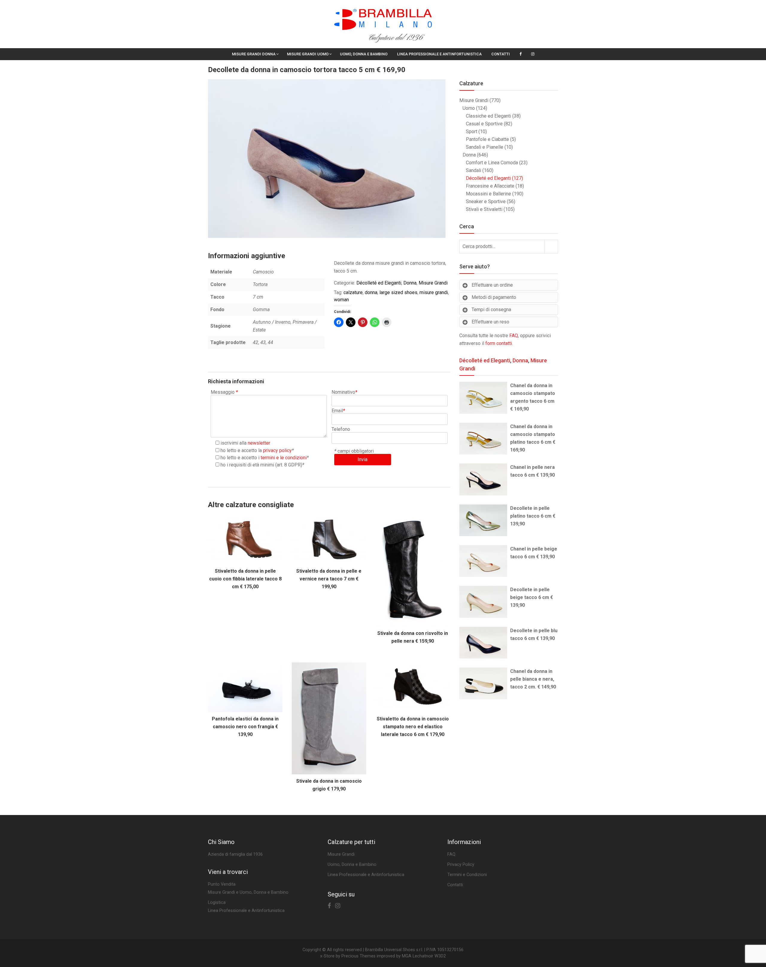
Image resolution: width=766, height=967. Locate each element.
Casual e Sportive (484, 124)
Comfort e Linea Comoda (492, 162)
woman (341, 299)
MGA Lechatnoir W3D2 (424, 956)
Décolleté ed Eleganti (378, 283)
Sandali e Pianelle (484, 147)
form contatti (498, 343)
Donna (410, 283)
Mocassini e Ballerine (488, 194)
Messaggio (224, 392)
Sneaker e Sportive (486, 201)
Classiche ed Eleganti (488, 116)
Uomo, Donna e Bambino (363, 54)
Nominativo (344, 392)
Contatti (500, 54)
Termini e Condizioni (467, 874)
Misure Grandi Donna (254, 54)
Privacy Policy (460, 864)
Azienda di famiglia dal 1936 (235, 854)
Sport (471, 131)
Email (338, 410)
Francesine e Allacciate (490, 186)
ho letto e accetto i (264, 457)
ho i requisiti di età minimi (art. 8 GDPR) (261, 465)
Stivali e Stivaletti (484, 209)
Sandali (473, 170)
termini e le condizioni (284, 457)
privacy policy (277, 450)
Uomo (469, 108)
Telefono (341, 429)
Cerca (551, 246)
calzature (353, 292)
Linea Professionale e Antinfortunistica (439, 54)
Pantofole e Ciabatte (487, 139)
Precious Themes (358, 956)
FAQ (513, 335)
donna (371, 292)
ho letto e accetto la (256, 450)
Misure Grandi (433, 283)
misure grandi (434, 292)
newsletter (259, 443)
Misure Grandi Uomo (308, 54)
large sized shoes (398, 292)
